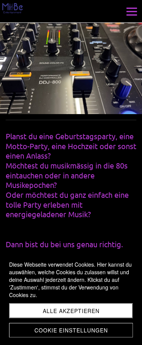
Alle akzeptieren (71, 311)
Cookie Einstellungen (71, 330)
